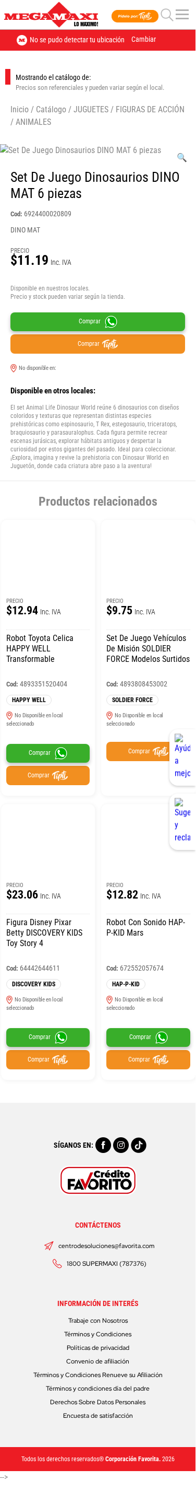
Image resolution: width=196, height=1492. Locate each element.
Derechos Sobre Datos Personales (97, 1402)
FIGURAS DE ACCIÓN (150, 109)
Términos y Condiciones (97, 1334)
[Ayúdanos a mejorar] (182, 757)
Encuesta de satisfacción (98, 1416)
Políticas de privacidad (98, 1348)
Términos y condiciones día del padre (98, 1388)
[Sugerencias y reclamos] (182, 822)
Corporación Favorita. (133, 1459)
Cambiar (143, 39)
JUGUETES (91, 109)
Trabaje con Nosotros (98, 1320)
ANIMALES (33, 122)
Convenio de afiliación (97, 1361)
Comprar (90, 321)
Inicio (19, 109)
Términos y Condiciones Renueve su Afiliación (98, 1375)
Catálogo (51, 109)
